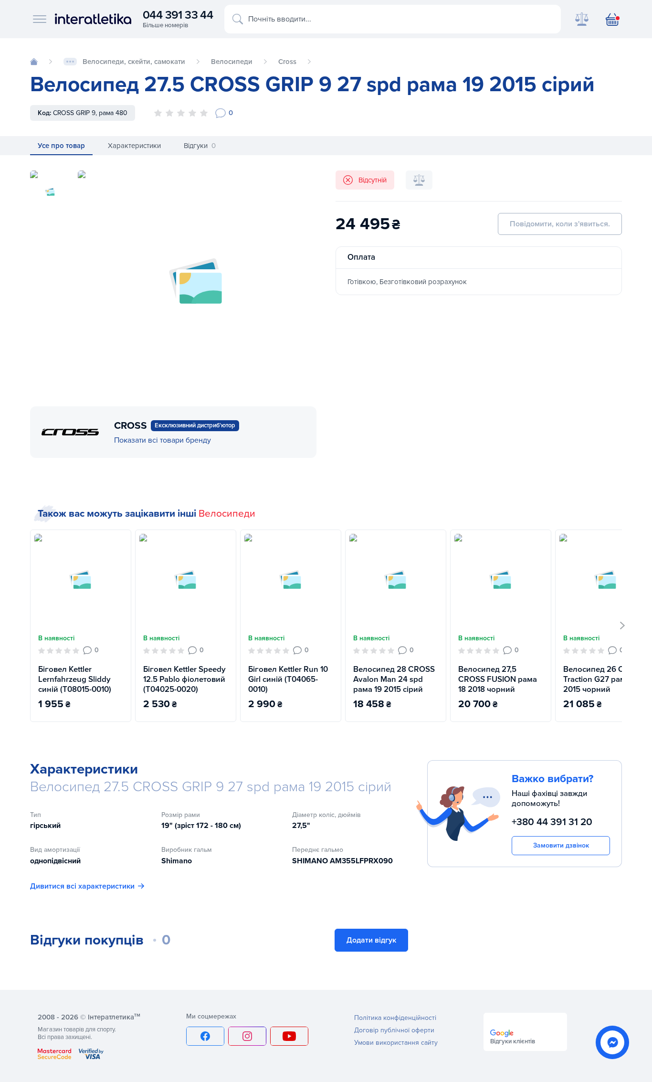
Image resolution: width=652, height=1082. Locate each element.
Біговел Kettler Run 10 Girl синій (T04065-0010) (288, 679)
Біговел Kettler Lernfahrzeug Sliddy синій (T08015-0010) (74, 679)
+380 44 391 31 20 (552, 821)
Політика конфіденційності (395, 1018)
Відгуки (200, 145)
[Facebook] (205, 1036)
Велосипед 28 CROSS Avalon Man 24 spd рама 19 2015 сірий (394, 679)
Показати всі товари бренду (162, 440)
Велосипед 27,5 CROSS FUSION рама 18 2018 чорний (497, 679)
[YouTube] (289, 1036)
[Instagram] (247, 1036)
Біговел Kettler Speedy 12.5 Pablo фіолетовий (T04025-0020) (184, 679)
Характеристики (134, 145)
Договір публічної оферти (394, 1030)
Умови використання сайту (396, 1043)
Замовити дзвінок (561, 845)
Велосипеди (227, 514)
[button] (622, 625)
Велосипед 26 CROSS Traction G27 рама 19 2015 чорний (604, 679)
